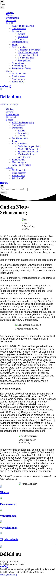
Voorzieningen (19, 65)
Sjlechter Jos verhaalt (28, 55)
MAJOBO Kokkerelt (28, 52)
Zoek (3, 192)
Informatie (23, 36)
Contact (9, 71)
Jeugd (14, 44)
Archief (21, 33)
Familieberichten (20, 41)
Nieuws (9, 15)
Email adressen (19, 76)
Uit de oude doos (26, 57)
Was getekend (24, 60)
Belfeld (9, 23)
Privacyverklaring (8, 574)
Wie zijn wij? (18, 81)
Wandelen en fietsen (21, 68)
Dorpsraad (11, 20)
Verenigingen (18, 63)
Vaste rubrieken (19, 47)
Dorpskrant (17, 31)
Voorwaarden (18, 79)
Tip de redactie (19, 73)
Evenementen (12, 18)
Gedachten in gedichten (29, 49)
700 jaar (10, 12)
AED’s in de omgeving (23, 26)
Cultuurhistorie (19, 28)
